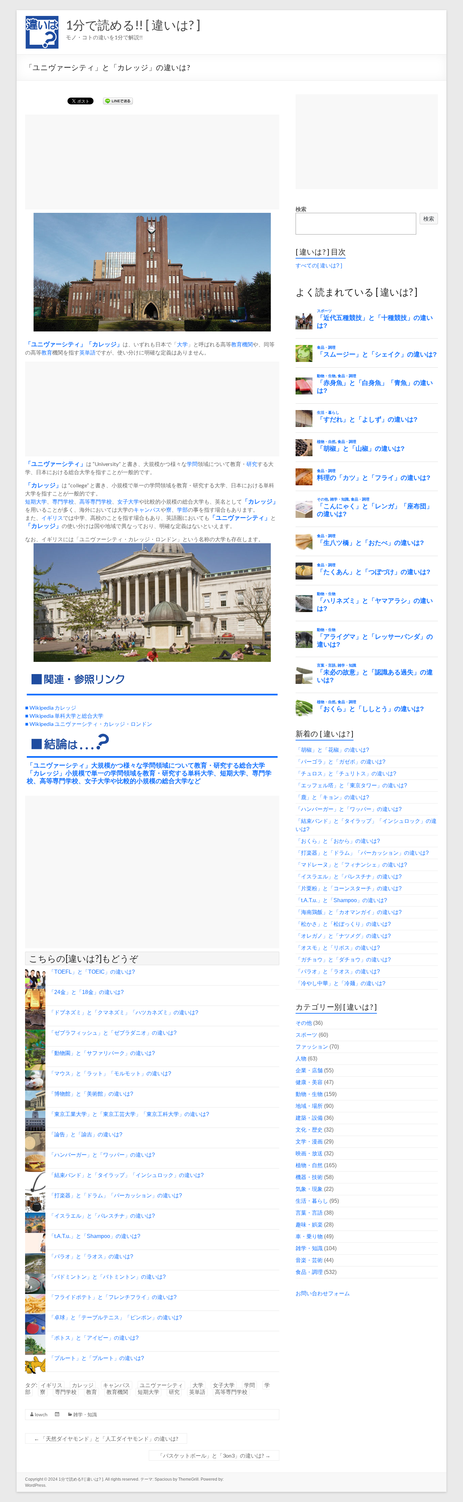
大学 (182, 344)
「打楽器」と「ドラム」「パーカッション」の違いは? (115, 1195)
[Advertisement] (152, 162)
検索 (301, 209)
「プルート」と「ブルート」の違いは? (96, 1358)
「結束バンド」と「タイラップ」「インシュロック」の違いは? (126, 1175)
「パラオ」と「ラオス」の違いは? (91, 1256)
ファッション (312, 1047)
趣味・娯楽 (309, 1224)
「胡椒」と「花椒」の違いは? (332, 750)
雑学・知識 (85, 1414)
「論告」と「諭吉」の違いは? (85, 1134)
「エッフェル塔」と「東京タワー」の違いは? (351, 785)
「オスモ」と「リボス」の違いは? (338, 948)
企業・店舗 (309, 1070)
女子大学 (128, 501)
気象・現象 (309, 1189)
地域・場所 (309, 1106)
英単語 (87, 352)
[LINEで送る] (118, 100)
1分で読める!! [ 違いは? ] (133, 24)
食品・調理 (309, 1272)
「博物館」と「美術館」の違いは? (91, 1094)
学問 (192, 464)
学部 (182, 509)
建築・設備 (309, 1118)
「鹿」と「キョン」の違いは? (332, 797)
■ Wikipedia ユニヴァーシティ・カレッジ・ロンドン (88, 723)
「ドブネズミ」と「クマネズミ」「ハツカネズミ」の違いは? (123, 1012)
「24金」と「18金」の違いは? (86, 992)
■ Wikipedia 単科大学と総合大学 (64, 715)
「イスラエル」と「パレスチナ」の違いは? (102, 1216)
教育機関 (242, 344)
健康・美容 (309, 1082)
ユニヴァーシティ (55, 344)
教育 (46, 352)
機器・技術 (309, 1177)
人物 (301, 1058)
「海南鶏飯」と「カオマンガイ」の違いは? (349, 912)
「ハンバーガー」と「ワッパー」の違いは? (102, 1155)
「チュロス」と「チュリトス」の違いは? (346, 773)
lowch (41, 1414)
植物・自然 (309, 1165)
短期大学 (36, 501)
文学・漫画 (309, 1141)
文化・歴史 (309, 1130)
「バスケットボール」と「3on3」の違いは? (214, 1455)
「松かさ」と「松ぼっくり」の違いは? (343, 924)
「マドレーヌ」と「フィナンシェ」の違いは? (351, 865)
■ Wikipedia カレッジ (50, 707)
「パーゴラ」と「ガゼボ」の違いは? (340, 762)
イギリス (52, 517)
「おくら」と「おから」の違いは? (338, 841)
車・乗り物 (309, 1236)
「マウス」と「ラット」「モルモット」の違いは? (110, 1073)
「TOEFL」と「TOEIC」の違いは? (92, 972)
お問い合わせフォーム (323, 1293)
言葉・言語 (309, 1213)
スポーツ (306, 1035)
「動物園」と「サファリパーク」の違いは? (102, 1053)
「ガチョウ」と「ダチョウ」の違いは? (343, 959)
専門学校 (63, 501)
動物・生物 (309, 1094)
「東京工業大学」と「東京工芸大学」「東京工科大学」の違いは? (129, 1114)
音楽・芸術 (309, 1260)
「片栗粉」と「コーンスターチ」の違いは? (349, 888)
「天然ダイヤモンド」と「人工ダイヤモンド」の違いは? (106, 1438)
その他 (304, 1023)
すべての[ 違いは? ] (319, 265)
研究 (251, 464)
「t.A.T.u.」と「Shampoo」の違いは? (94, 1236)
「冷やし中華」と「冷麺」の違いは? (340, 983)
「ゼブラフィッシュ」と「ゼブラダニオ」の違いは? (113, 1033)
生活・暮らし (312, 1201)
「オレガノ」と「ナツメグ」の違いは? (343, 936)
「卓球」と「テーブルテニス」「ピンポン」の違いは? (115, 1317)
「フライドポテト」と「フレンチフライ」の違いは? (113, 1297)
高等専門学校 (95, 501)
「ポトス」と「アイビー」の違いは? (94, 1338)
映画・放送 (309, 1153)
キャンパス (147, 509)
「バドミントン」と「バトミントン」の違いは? (107, 1277)
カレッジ (104, 344)
